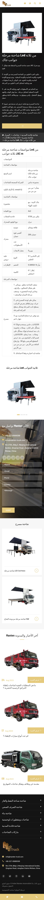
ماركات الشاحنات (10, 832)
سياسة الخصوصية (8, 890)
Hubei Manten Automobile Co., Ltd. (24, 883)
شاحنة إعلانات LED (12, 137)
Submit (8, 510)
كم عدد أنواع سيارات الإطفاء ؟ (15, 736)
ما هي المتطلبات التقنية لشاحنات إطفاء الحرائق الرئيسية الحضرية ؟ (19, 686)
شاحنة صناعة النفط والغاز (14, 800)
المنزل (7, 135)
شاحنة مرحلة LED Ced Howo (14, 571)
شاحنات (15, 135)
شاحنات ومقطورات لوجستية (15, 819)
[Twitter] (7, 897)
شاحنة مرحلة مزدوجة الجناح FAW (16, 619)
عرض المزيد (35, 680)
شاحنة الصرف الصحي (12, 807)
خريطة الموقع (20, 890)
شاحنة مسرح (27, 137)
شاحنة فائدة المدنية (29, 135)
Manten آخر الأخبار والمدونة (22, 635)
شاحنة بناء (6, 813)
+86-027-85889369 (12, 435)
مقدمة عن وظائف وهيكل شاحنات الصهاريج (21, 784)
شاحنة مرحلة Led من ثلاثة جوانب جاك (20, 140)
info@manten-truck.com (15, 440)
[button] (18, 414)
